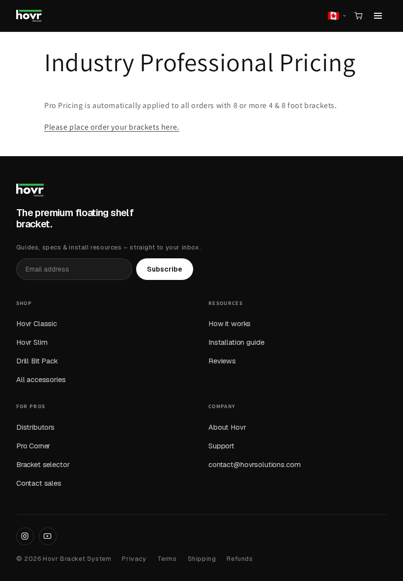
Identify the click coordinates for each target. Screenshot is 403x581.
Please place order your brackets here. (111, 127)
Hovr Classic (36, 323)
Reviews (222, 360)
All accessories (41, 379)
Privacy (134, 558)
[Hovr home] (29, 16)
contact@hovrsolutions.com (254, 464)
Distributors (35, 427)
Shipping (202, 558)
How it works (229, 323)
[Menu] (378, 16)
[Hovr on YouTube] (48, 536)
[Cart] (358, 16)
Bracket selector (43, 464)
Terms (167, 558)
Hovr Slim (32, 342)
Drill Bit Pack (37, 360)
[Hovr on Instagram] (25, 536)
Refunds (240, 558)
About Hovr (227, 427)
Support (221, 445)
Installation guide (236, 342)
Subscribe (164, 269)
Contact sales (38, 483)
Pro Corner (33, 445)
